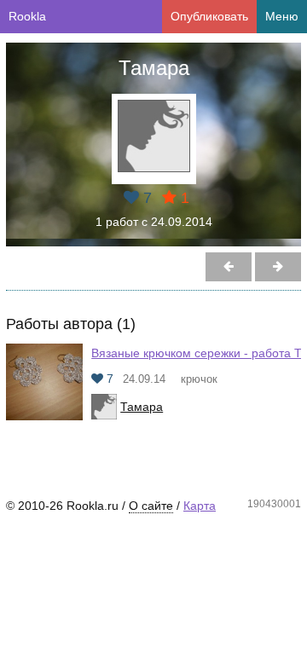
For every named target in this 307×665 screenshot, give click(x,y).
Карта (199, 505)
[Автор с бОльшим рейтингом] (229, 266)
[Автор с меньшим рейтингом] (278, 266)
